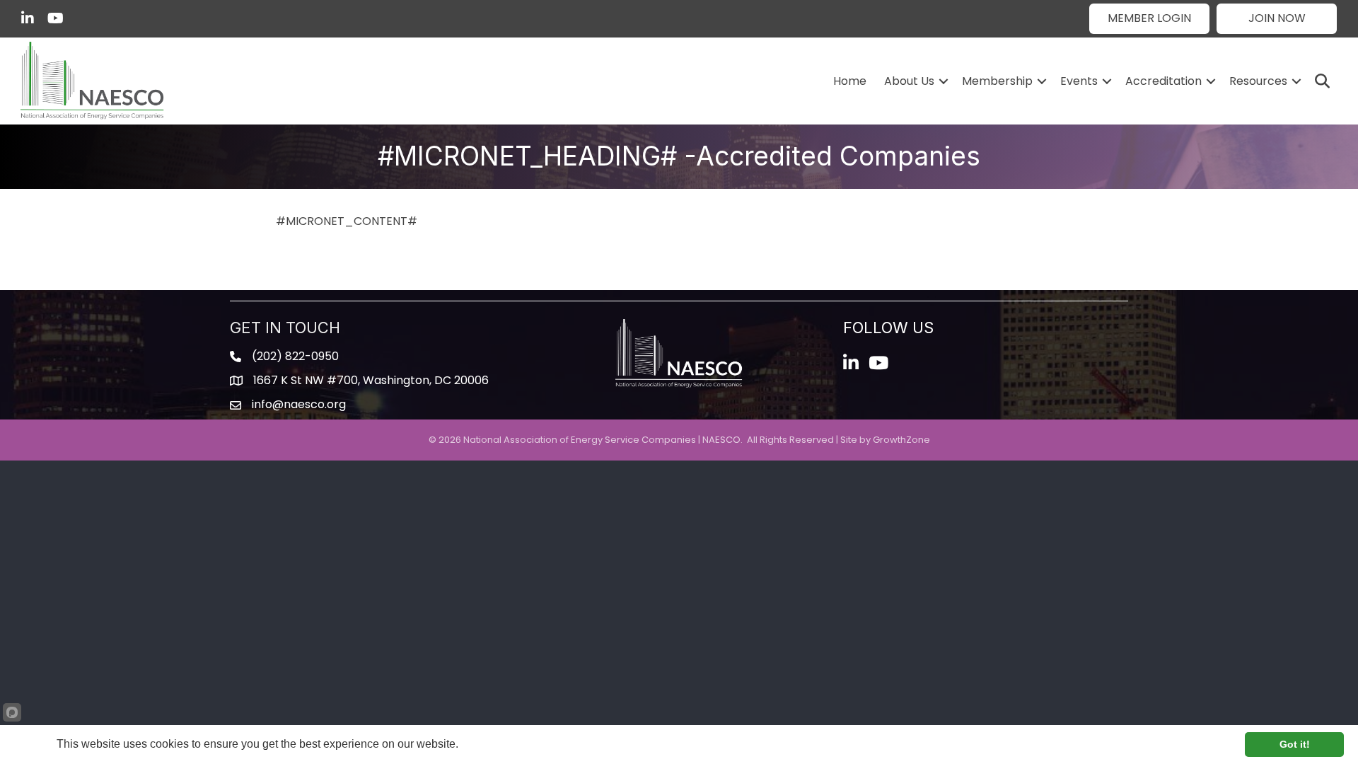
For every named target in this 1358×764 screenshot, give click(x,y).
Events (1079, 81)
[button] (1149, 19)
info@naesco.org (299, 404)
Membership (997, 81)
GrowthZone (901, 439)
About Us (909, 81)
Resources (1258, 81)
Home (849, 81)
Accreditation (1163, 81)
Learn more (489, 744)
